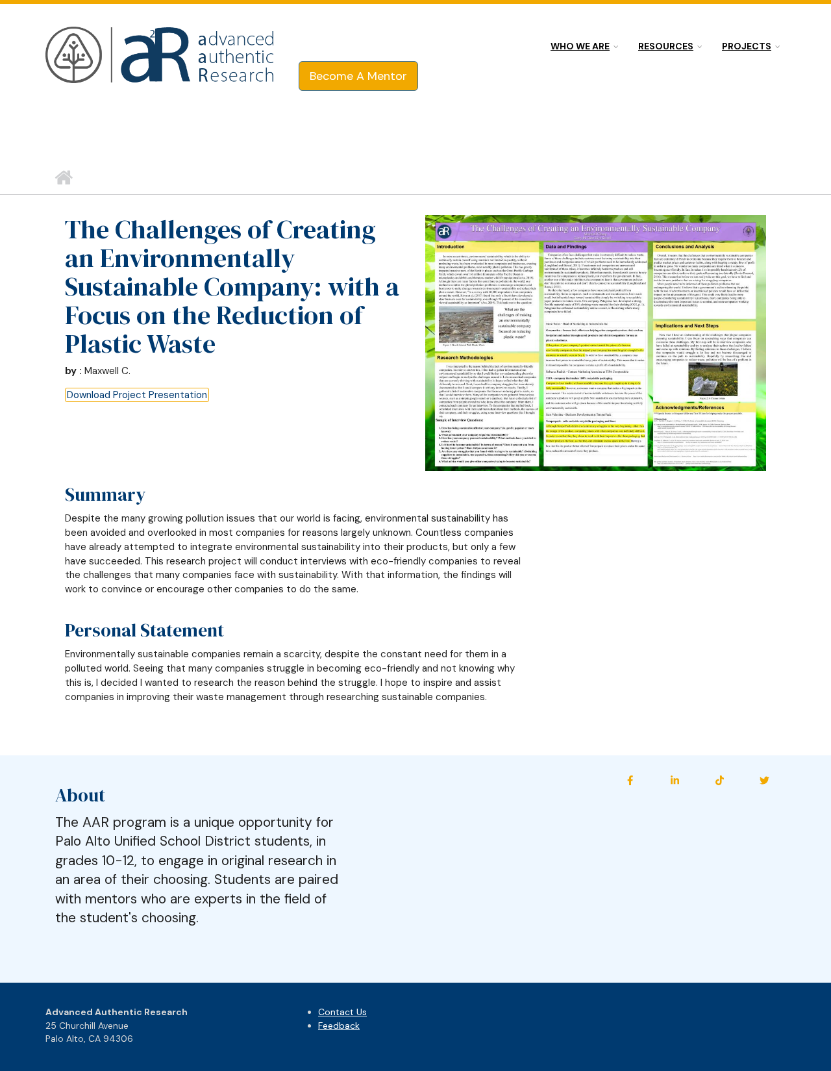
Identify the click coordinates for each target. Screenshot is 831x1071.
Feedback (339, 1025)
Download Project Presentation (137, 394)
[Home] (160, 55)
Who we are (580, 46)
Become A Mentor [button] (358, 76)
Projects (746, 46)
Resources (665, 46)
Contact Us (342, 1012)
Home (63, 178)
